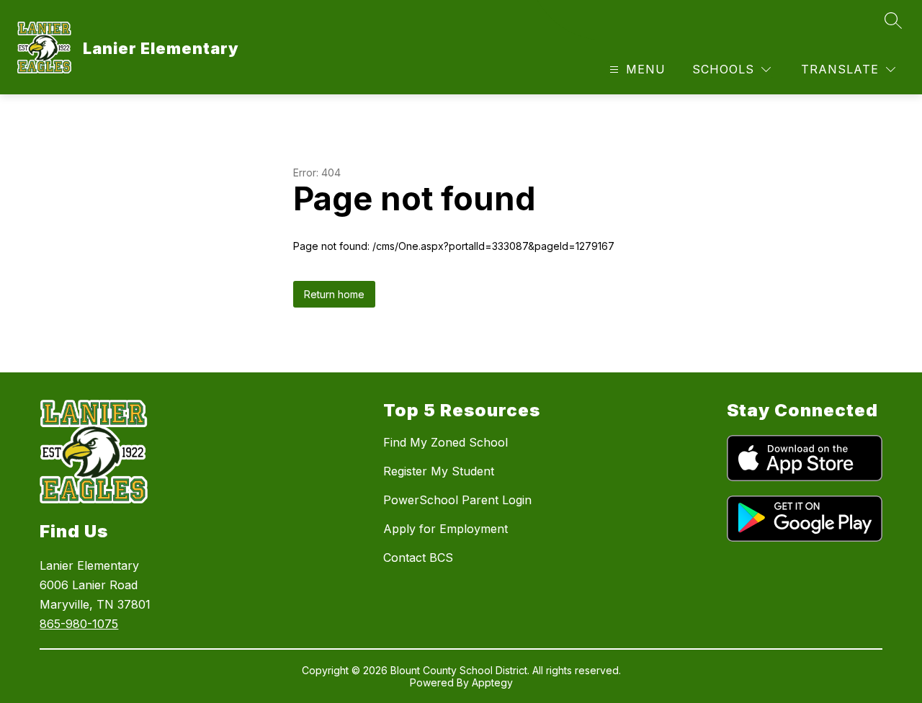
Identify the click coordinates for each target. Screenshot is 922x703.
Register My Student (438, 471)
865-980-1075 (79, 624)
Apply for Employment (445, 528)
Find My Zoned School (445, 442)
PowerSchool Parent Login (457, 500)
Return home (334, 294)
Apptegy (492, 682)
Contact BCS (418, 557)
